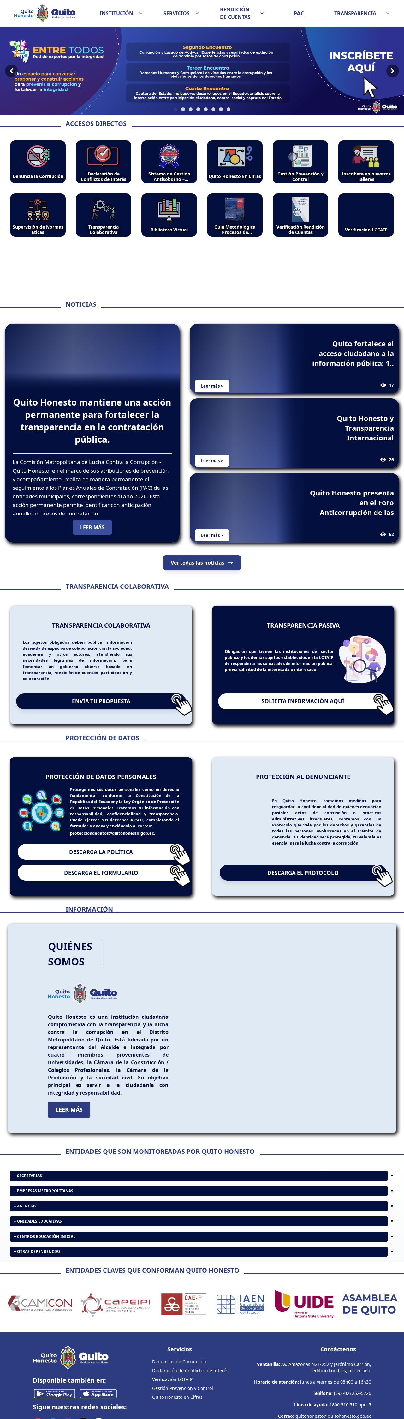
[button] (121, 13)
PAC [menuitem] (299, 13)
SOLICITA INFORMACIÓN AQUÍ (303, 701)
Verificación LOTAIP (172, 1379)
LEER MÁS (92, 527)
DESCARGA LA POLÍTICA (101, 852)
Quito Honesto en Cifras (177, 1397)
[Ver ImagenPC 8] (202, 71)
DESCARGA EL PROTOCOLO (303, 872)
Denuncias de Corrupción (179, 1362)
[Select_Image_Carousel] (175, 109)
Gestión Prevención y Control (182, 1388)
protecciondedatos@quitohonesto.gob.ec (112, 833)
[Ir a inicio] (45, 13)
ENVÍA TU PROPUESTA (101, 701)
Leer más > (212, 386)
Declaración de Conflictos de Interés (190, 1370)
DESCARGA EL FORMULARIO (101, 872)
